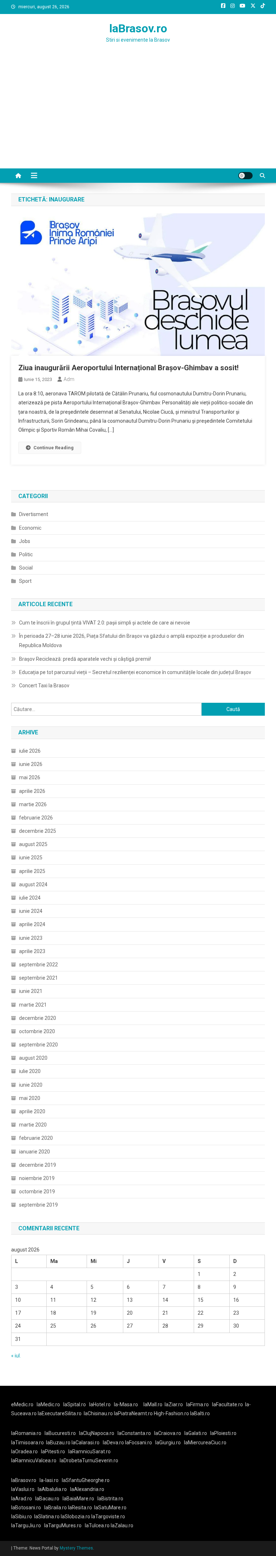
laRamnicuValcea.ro (33, 1460)
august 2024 (33, 884)
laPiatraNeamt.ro (133, 1413)
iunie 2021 (30, 991)
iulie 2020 (30, 1071)
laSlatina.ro (47, 1516)
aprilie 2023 (32, 951)
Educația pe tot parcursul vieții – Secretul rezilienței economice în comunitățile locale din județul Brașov (135, 672)
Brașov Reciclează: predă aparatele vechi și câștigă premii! (85, 659)
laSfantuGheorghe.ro (86, 1480)
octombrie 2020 (37, 1031)
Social (26, 568)
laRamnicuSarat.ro (89, 1451)
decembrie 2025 (37, 831)
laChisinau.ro (98, 1413)
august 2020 (33, 1058)
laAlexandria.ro (87, 1489)
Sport (25, 581)
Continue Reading (53, 447)
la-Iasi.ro (49, 1480)
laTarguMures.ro (63, 1525)
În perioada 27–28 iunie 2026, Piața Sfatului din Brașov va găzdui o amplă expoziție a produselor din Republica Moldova (131, 640)
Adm (69, 379)
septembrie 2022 (38, 964)
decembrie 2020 (37, 1018)
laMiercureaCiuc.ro (205, 1442)
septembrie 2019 (38, 1205)
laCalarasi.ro (86, 1442)
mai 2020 (29, 1098)
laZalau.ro (122, 1525)
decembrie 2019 (37, 1165)
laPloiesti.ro (223, 1433)
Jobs (24, 541)
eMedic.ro (22, 1404)
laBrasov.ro (138, 28)
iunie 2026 (30, 764)
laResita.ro (80, 1507)
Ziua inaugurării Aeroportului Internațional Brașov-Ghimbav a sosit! (128, 367)
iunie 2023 (30, 938)
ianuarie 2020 (34, 1152)
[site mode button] (245, 175)
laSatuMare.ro (110, 1507)
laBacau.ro (47, 1498)
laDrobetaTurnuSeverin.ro (89, 1460)
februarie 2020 (36, 1138)
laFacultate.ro (227, 1404)
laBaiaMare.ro (78, 1498)
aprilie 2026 (32, 791)
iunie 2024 (30, 911)
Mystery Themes (76, 1548)
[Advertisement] (138, 114)
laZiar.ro (174, 1404)
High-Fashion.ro (171, 1413)
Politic (26, 554)
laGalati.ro (195, 1433)
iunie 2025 (30, 857)
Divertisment (33, 514)
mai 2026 (29, 777)
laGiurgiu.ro (169, 1442)
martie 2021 (33, 1005)
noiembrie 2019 (37, 1178)
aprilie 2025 (32, 871)
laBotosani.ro (26, 1507)
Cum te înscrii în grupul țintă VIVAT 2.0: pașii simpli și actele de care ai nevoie (104, 623)
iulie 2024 (30, 898)
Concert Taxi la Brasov (44, 685)
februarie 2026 (36, 818)
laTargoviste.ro (108, 1516)
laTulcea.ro (98, 1525)
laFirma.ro (197, 1404)
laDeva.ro (113, 1442)
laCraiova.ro (167, 1433)
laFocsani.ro (138, 1442)
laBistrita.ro (110, 1498)
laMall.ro (152, 1404)
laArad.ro (21, 1498)
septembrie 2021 (38, 978)
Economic (30, 528)
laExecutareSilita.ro (60, 1413)
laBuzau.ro (59, 1442)
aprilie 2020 (32, 1111)
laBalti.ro (200, 1413)
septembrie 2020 (38, 1045)
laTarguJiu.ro (27, 1525)
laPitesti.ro (53, 1451)
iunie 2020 (30, 1085)
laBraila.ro (55, 1507)
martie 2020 (33, 1125)
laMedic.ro (49, 1404)
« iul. (16, 1355)
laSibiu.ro (21, 1516)
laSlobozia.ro (75, 1516)
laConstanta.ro (134, 1433)
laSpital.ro (74, 1404)
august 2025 (33, 844)
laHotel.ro (100, 1404)
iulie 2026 (30, 751)
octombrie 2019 (37, 1191)
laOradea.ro (24, 1451)
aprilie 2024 (32, 924)
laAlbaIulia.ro (52, 1489)
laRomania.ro (26, 1433)
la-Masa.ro (126, 1404)
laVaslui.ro (24, 1489)
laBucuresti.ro (60, 1433)
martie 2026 (33, 804)
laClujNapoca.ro (96, 1433)
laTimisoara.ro (27, 1442)
